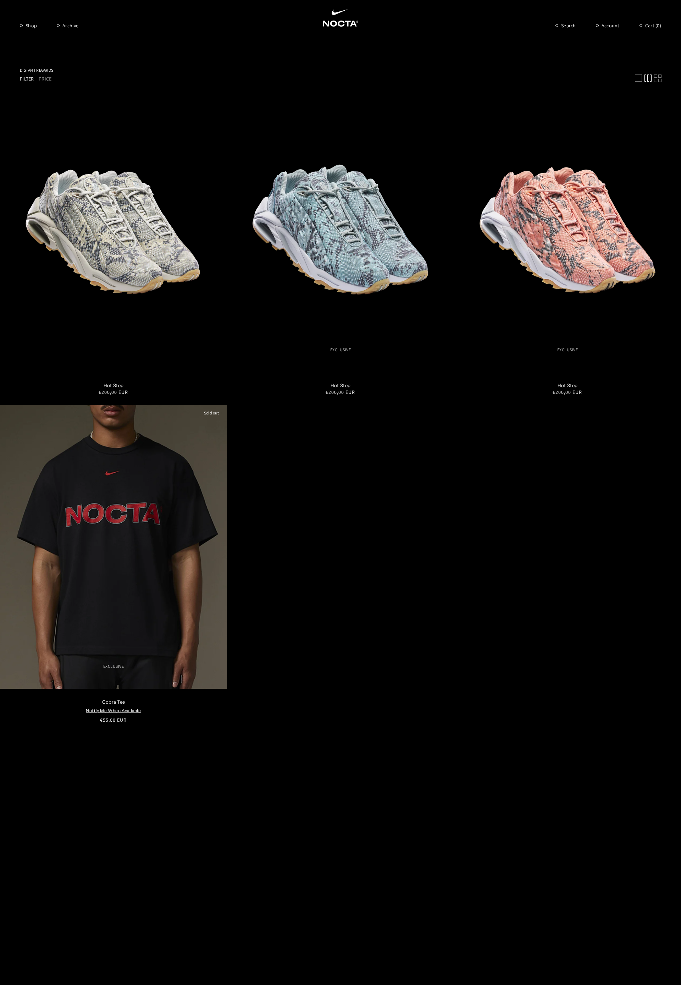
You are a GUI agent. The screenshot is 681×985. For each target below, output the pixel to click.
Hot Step (113, 385)
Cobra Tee (113, 702)
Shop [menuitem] (31, 25)
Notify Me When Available (113, 710)
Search (568, 25)
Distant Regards (36, 70)
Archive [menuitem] (70, 25)
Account (611, 25)
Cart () (653, 25)
